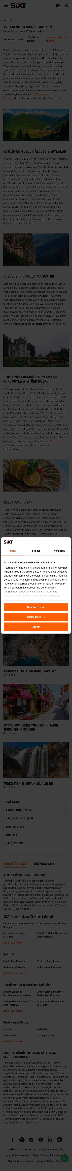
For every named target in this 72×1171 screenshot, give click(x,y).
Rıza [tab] (12, 550)
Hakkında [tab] (59, 550)
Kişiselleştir (34, 617)
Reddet (36, 626)
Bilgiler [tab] (36, 550)
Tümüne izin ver (36, 607)
